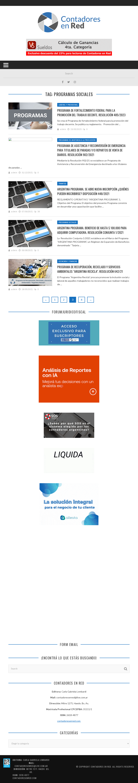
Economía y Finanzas (68, 261)
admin (63, 129)
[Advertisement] (69, 557)
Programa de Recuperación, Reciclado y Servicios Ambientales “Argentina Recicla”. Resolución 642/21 (90, 269)
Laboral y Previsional (68, 105)
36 (39, 211)
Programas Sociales (67, 222)
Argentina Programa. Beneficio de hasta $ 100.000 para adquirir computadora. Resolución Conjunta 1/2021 (92, 230)
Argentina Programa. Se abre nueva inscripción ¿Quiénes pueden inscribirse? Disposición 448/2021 (93, 191)
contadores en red (101, 766)
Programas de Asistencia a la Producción (77, 140)
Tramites (62, 183)
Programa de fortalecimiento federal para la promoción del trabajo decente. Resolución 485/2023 (91, 112)
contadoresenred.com (69, 721)
